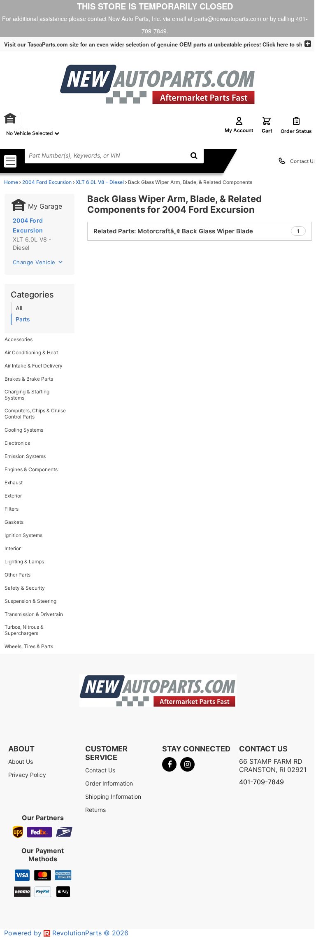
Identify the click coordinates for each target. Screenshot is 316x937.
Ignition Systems (23, 535)
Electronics (17, 443)
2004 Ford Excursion (47, 182)
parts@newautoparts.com (227, 18)
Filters (12, 509)
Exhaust (14, 482)
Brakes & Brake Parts (29, 379)
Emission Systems (25, 456)
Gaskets (14, 522)
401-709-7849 (261, 782)
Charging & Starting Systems (27, 394)
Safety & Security (25, 588)
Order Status (296, 131)
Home (11, 182)
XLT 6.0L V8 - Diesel (100, 182)
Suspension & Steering (30, 601)
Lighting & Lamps (24, 561)
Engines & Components (31, 469)
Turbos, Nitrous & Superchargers (24, 630)
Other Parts (17, 575)
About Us (20, 761)
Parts (23, 319)
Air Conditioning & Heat (31, 352)
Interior (13, 548)
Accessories (19, 339)
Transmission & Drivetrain (34, 614)
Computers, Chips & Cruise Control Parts (35, 413)
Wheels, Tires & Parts (29, 646)
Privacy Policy (27, 774)
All (19, 308)
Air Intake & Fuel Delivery (34, 366)
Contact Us (303, 161)
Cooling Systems (24, 430)
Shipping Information (113, 796)
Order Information (109, 783)
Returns (95, 809)
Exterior (13, 496)
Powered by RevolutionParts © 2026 (66, 933)
